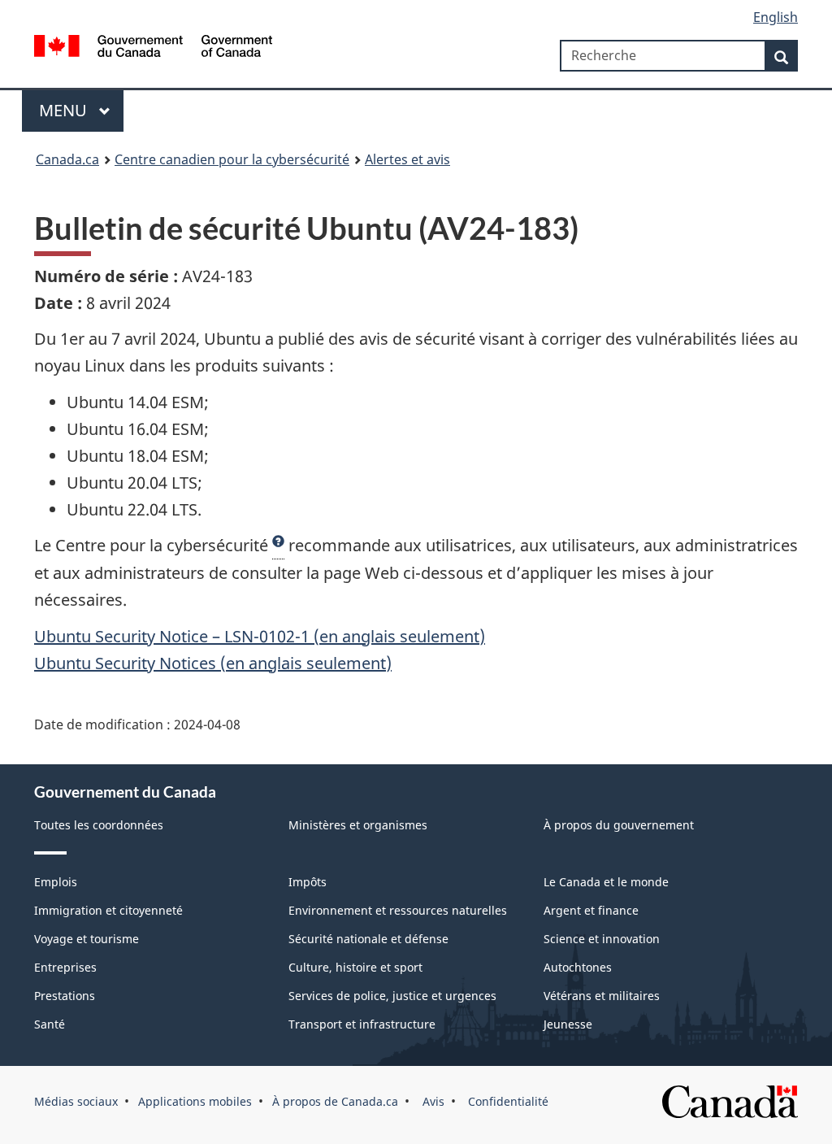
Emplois (55, 882)
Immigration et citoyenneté (108, 910)
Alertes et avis (407, 159)
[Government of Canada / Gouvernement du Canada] (153, 48)
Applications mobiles (195, 1101)
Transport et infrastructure (362, 1024)
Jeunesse (568, 1024)
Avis (431, 1101)
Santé (49, 1024)
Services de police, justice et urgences (392, 995)
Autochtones (578, 967)
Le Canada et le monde (606, 882)
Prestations (64, 995)
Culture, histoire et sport (355, 967)
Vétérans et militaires (602, 995)
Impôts (307, 882)
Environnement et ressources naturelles (397, 910)
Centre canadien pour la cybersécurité (232, 159)
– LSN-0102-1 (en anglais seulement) (259, 636)
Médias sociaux (76, 1101)
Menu (65, 110)
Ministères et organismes (357, 825)
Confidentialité (506, 1101)
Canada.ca (67, 159)
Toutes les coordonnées (98, 825)
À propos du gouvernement (619, 825)
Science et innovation (602, 938)
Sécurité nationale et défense (368, 938)
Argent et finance (591, 910)
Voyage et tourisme (86, 938)
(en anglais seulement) (213, 663)
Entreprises (65, 967)
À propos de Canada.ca (335, 1101)
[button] (278, 545)
